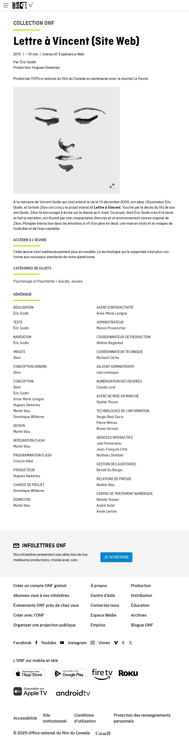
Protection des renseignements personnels (142, 718)
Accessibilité (25, 718)
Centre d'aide (103, 595)
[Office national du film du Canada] (19, 5)
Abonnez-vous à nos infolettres (41, 595)
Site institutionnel (55, 718)
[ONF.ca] (30, 5)
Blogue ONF (142, 625)
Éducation (140, 605)
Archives (139, 615)
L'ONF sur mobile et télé (35, 660)
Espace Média (103, 615)
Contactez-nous (105, 605)
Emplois (98, 625)
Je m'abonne (116, 557)
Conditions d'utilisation (85, 718)
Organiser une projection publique (44, 625)
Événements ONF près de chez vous (46, 605)
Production (141, 585)
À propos (99, 585)
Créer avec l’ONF (28, 615)
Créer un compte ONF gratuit (39, 585)
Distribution (141, 595)
